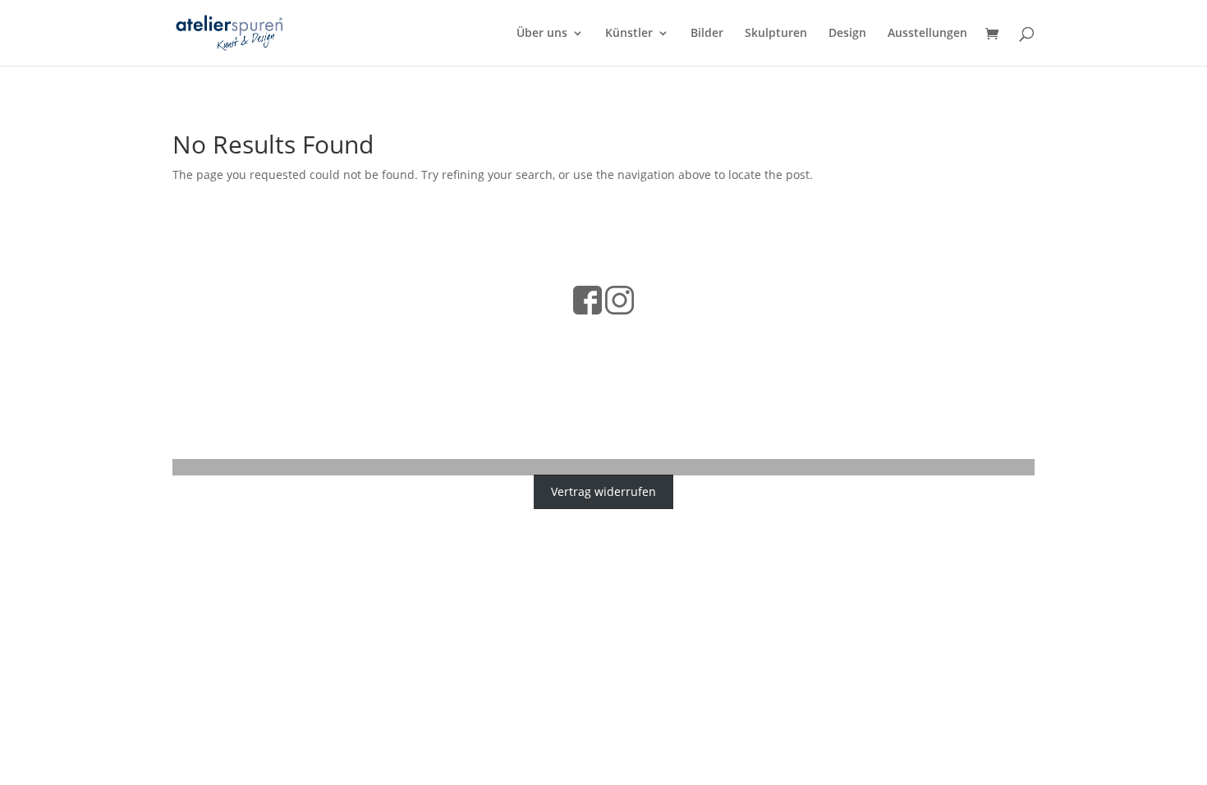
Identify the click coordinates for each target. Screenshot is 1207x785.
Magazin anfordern (527, 359)
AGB (559, 333)
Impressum (612, 333)
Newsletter (619, 359)
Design (847, 33)
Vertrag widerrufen (603, 491)
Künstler (629, 33)
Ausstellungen (927, 33)
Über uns (541, 33)
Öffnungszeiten (696, 333)
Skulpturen (776, 33)
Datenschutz (502, 333)
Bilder (707, 33)
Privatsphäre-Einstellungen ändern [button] (603, 402)
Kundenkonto (696, 359)
